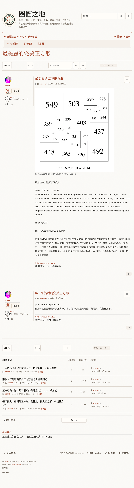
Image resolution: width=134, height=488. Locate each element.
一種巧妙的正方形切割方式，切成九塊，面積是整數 (29, 368)
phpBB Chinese (16, 464)
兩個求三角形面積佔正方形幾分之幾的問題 (24, 379)
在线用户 (6, 432)
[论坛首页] (9, 20)
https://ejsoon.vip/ (45, 263)
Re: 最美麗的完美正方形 (52, 293)
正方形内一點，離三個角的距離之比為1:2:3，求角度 (29, 390)
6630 (12, 97)
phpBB (6, 461)
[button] (67, 348)
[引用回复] (127, 79)
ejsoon (7, 86)
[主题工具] (30, 65)
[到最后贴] (100, 368)
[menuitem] (20, 36)
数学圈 (40, 371)
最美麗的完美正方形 (26, 53)
